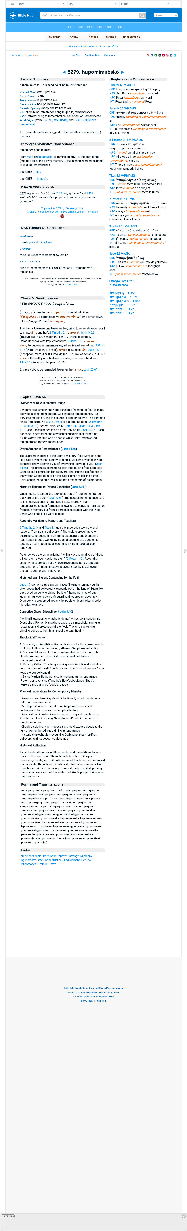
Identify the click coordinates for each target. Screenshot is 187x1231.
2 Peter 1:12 (70, 426)
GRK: (112, 89)
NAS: (112, 93)
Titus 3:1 (25, 362)
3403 (90, 193)
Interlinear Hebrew (55, 856)
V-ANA (125, 253)
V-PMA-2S (136, 140)
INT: (112, 101)
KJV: (112, 97)
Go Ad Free (8, 1216)
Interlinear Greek (30, 856)
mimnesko (46, 157)
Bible (13, 55)
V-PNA (130, 199)
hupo (30, 157)
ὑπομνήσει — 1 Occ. (122, 309)
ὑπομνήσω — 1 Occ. (122, 313)
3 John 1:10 (75, 341)
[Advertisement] (93, 935)
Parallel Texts (47, 864)
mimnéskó (45, 242)
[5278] (4, 559)
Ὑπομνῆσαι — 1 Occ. (122, 305)
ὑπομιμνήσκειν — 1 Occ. (124, 301)
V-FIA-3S (130, 108)
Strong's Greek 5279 (122, 281)
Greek (30, 55)
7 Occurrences (118, 285)
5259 (59, 193)
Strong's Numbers (80, 856)
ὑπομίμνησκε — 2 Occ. (123, 297)
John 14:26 (87, 332)
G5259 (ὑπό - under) (55, 120)
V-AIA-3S (130, 85)
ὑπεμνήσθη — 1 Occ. (122, 293)
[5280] (182, 559)
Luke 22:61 (90, 369)
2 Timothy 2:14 (58, 332)
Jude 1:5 (93, 350)
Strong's (21, 55)
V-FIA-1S (131, 226)
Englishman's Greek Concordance (41, 860)
